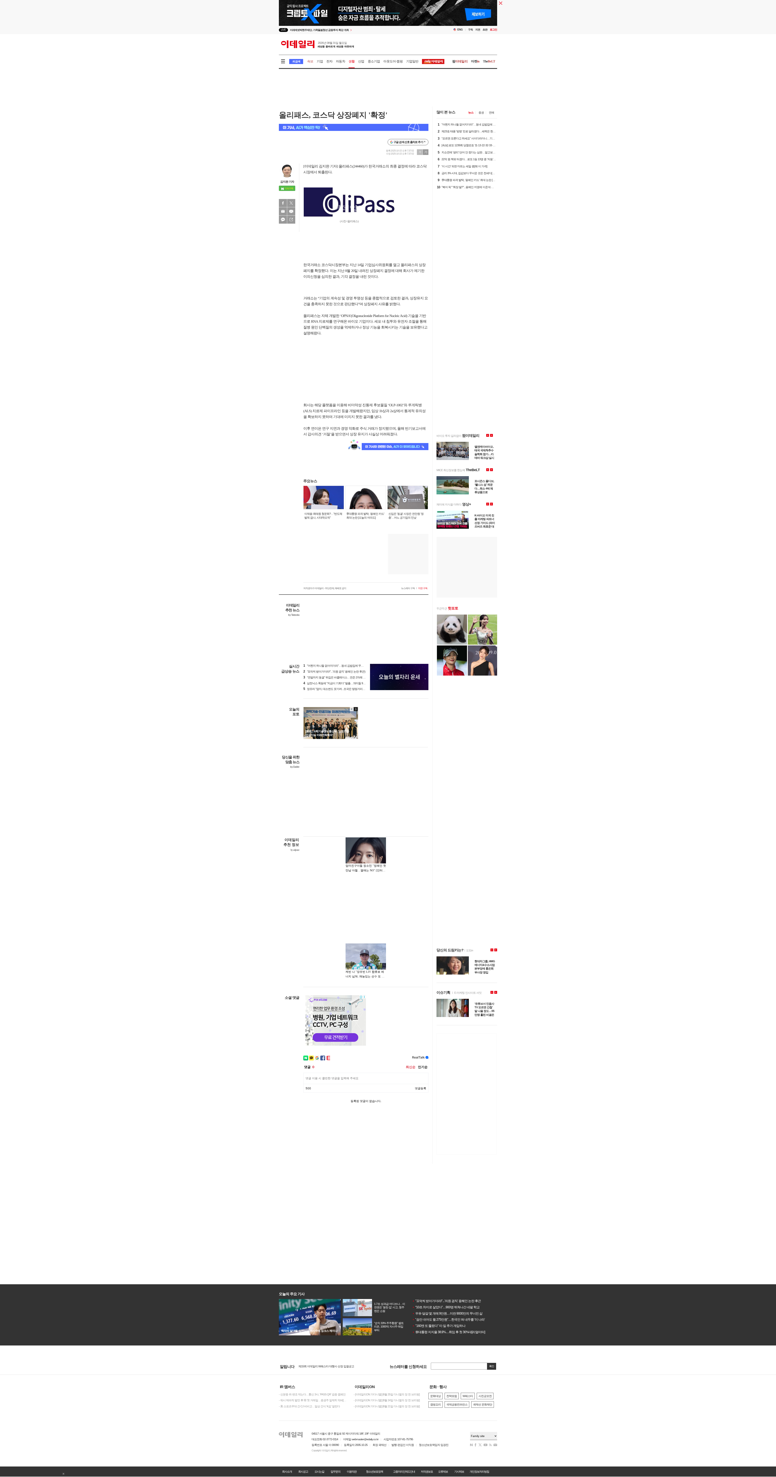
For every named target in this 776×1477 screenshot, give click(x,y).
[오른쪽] (356, 709)
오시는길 (319, 1471)
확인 (491, 1366)
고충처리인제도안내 (404, 1471)
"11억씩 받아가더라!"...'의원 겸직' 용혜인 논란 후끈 (446, 1301)
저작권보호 (427, 1471)
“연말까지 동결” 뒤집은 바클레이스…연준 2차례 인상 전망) (339, 677)
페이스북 (283, 203)
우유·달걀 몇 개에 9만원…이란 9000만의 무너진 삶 (447, 1313)
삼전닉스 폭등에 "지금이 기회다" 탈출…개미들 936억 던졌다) (340, 683)
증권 (481, 112)
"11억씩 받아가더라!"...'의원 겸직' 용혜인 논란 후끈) (334, 671)
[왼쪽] (352, 709)
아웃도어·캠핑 (393, 61)
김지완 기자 (287, 181)
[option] (355, 30)
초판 (485, 29)
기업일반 (412, 61)
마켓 (475, 61)
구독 (470, 29)
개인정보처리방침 (479, 1471)
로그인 (493, 29)
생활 (352, 61)
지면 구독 (422, 588)
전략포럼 (451, 1396)
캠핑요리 (435, 1404)
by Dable (294, 766)
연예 (491, 112)
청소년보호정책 (374, 1471)
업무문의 (335, 1471)
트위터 (291, 203)
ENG (460, 29)
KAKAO (283, 220)
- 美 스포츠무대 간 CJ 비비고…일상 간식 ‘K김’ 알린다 (309, 1406)
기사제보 (459, 1471)
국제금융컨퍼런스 (456, 1404)
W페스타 (468, 1396)
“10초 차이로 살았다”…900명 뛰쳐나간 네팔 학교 (446, 1307)
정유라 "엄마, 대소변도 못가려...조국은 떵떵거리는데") (336, 689)
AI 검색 (296, 61)
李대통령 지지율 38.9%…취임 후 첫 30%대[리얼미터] (448, 1332)
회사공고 (303, 1471)
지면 (477, 29)
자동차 (340, 61)
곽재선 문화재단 (482, 1404)
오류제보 (443, 1471)
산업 (361, 61)
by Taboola (293, 615)
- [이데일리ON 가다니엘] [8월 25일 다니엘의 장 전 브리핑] (387, 1394)
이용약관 (351, 1471)
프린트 (291, 211)
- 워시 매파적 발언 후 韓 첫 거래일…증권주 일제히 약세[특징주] (313, 1400)
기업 (320, 61)
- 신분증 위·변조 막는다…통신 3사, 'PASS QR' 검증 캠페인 (312, 1394)
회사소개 (287, 1471)
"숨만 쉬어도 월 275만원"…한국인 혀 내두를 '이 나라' (448, 1319)
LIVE (283, 29)
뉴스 (470, 112)
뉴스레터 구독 (408, 588)
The (489, 61)
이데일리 (317, 44)
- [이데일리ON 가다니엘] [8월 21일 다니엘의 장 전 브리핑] (387, 1406)
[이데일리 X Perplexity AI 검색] (353, 127)
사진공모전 (485, 1396)
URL (291, 220)
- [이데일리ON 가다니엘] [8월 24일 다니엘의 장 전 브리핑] (387, 1400)
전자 (329, 61)
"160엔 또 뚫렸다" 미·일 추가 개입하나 (438, 1326)
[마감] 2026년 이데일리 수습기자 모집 (320, 1367)
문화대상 (435, 1396)
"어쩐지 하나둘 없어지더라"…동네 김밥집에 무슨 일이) (336, 665)
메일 (283, 211)
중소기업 (374, 61)
